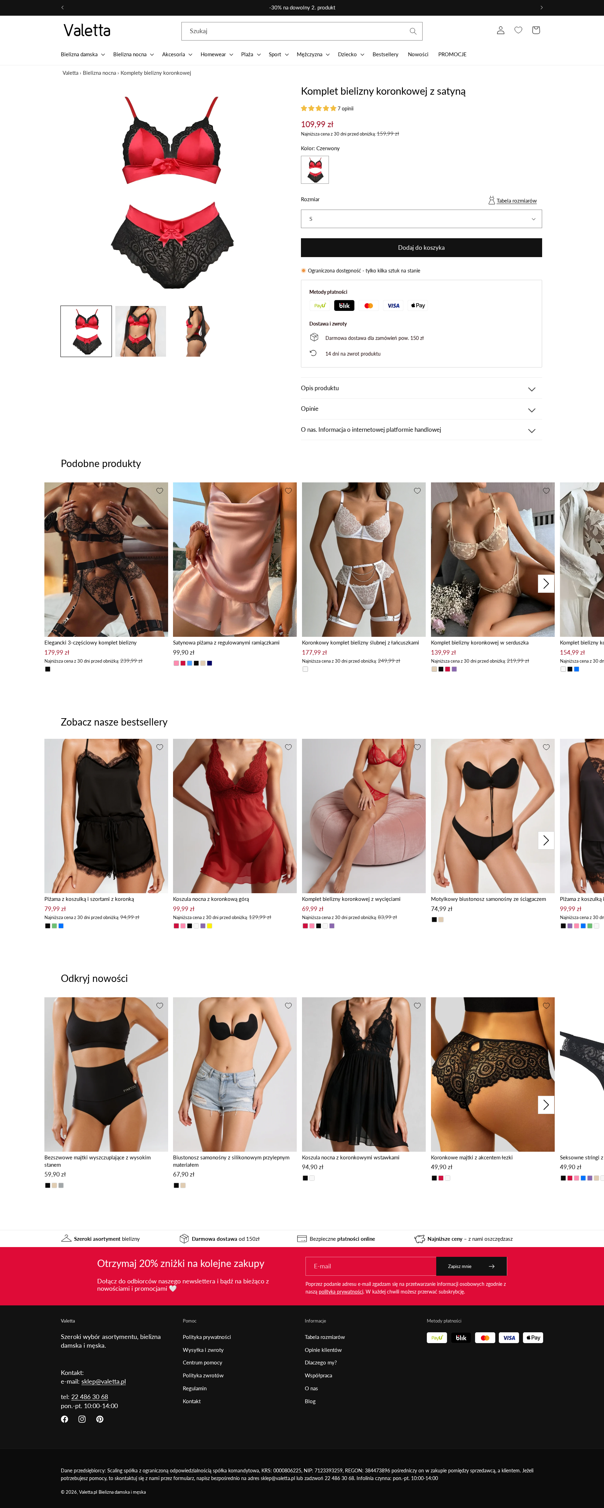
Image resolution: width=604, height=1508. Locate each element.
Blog (310, 1401)
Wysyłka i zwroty (203, 1350)
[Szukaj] (413, 31)
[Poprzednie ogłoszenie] (62, 7)
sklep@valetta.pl (103, 1381)
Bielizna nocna (99, 73)
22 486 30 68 (89, 1396)
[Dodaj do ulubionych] (159, 490)
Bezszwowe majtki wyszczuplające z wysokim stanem (97, 1161)
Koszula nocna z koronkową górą (211, 899)
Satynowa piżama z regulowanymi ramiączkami (226, 642)
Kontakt (192, 1401)
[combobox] (302, 31)
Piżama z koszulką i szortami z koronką (89, 899)
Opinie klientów (323, 1350)
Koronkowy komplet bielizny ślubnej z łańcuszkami (360, 642)
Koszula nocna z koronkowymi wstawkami (351, 1157)
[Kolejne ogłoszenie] (541, 7)
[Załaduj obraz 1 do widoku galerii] (86, 331)
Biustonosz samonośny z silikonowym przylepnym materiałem (231, 1161)
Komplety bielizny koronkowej (156, 73)
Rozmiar (310, 199)
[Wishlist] (518, 30)
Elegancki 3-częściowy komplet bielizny (90, 642)
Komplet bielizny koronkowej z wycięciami (351, 899)
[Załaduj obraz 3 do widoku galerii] (195, 331)
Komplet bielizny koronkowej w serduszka (479, 642)
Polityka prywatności (207, 1337)
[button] (82, 54)
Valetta (70, 73)
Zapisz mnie (460, 1266)
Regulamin (195, 1388)
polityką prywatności (341, 1292)
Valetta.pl (88, 1492)
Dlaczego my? (321, 1362)
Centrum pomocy (202, 1362)
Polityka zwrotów (203, 1375)
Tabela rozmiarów (517, 200)
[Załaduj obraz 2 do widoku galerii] (140, 331)
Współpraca (318, 1375)
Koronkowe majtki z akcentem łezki (472, 1157)
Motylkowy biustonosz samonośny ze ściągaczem (488, 899)
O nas (311, 1388)
